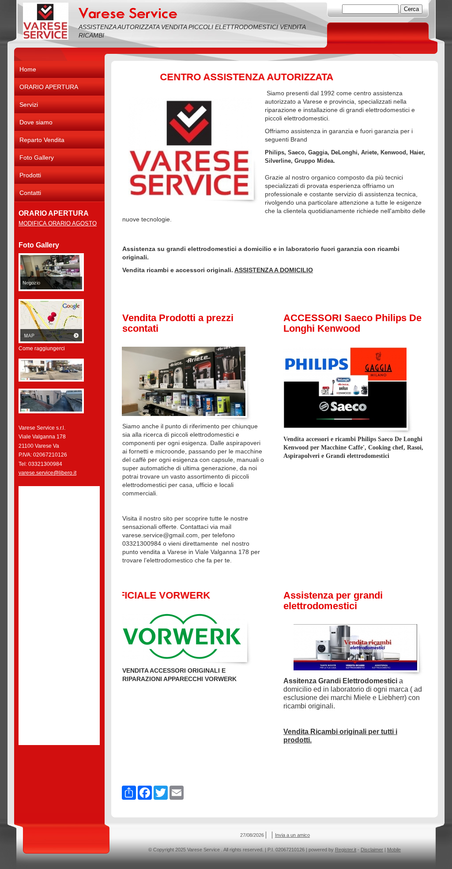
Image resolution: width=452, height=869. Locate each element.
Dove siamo (36, 122)
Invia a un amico (292, 835)
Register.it (345, 849)
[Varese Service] (45, 21)
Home (27, 69)
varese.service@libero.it (47, 473)
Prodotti (30, 175)
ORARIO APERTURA (48, 86)
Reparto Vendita (41, 139)
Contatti (30, 192)
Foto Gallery (36, 157)
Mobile (394, 849)
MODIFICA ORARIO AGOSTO (58, 223)
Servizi (28, 104)
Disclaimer (372, 849)
